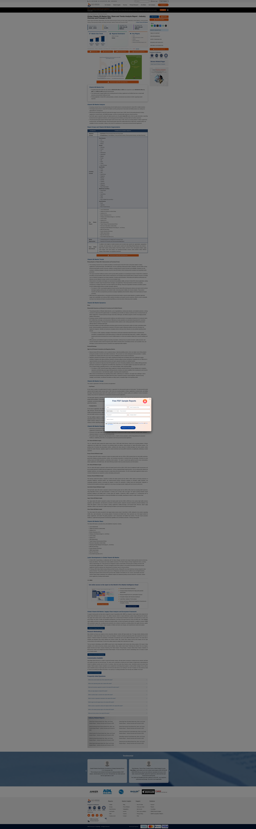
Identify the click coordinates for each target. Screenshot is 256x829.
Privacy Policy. (141, 423)
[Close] (150, 399)
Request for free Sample (128, 427)
